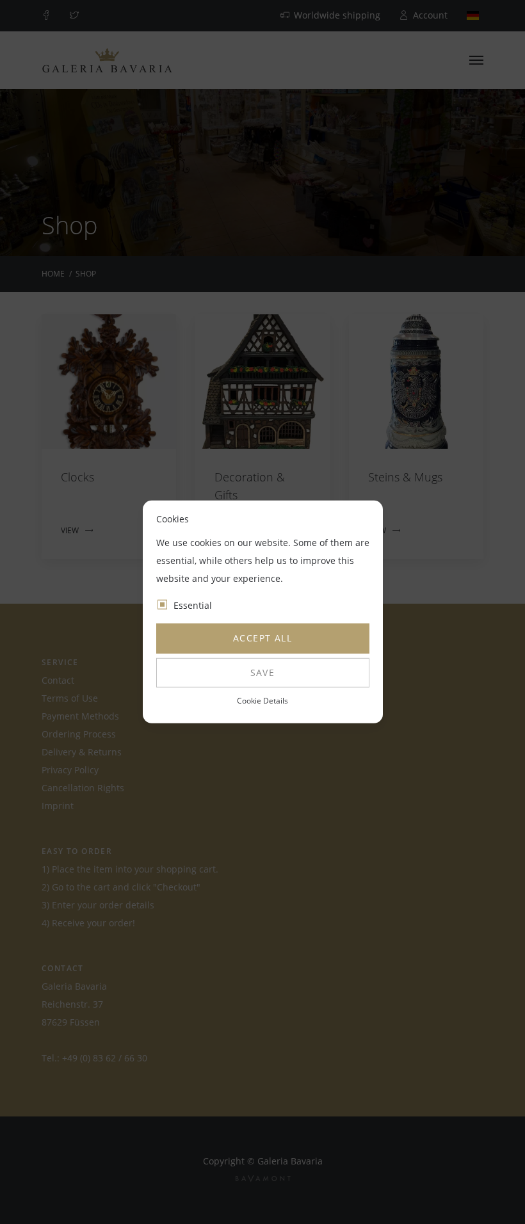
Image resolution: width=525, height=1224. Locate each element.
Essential (193, 605)
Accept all (262, 638)
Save (262, 672)
